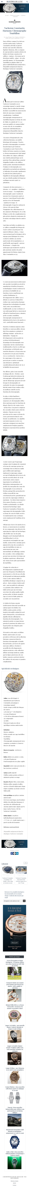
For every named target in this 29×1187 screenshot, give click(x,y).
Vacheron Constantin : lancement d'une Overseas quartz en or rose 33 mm (21, 880)
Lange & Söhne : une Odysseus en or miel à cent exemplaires (15, 1069)
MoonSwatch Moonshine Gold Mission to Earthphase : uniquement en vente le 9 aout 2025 (15, 1132)
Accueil (7, 15)
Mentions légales (14, 1181)
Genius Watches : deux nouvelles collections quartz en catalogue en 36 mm (15, 1088)
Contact (14, 1185)
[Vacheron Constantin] (14, 21)
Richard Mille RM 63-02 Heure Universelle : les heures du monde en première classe (15, 1006)
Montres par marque (14, 15)
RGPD (14, 1183)
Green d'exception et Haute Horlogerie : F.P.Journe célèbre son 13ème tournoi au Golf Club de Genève (15, 963)
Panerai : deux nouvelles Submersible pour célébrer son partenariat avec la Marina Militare (15, 1110)
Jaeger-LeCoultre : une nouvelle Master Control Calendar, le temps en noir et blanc (14, 1027)
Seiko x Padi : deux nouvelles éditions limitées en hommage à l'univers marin (15, 1153)
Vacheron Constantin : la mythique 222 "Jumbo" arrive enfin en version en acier (7, 880)
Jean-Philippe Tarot (10, 37)
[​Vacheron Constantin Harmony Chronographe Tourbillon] (14, 72)
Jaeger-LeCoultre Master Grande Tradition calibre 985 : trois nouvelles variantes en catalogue (15, 1048)
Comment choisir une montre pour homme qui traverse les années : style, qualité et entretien (15, 985)
